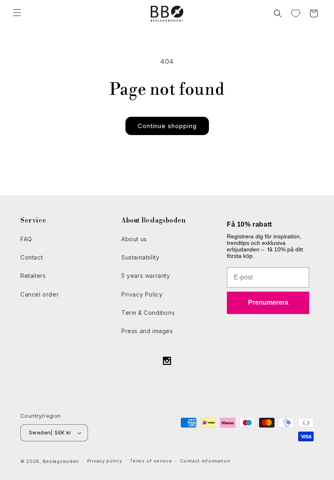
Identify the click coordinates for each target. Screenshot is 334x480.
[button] (17, 13)
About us (134, 239)
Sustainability (140, 257)
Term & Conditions (148, 312)
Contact (31, 257)
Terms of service (151, 461)
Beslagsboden (61, 461)
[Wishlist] (296, 13)
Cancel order (39, 294)
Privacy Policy (142, 294)
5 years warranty (145, 275)
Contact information (205, 461)
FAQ (26, 239)
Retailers (33, 275)
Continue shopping (167, 126)
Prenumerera (268, 302)
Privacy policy (104, 461)
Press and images (147, 330)
